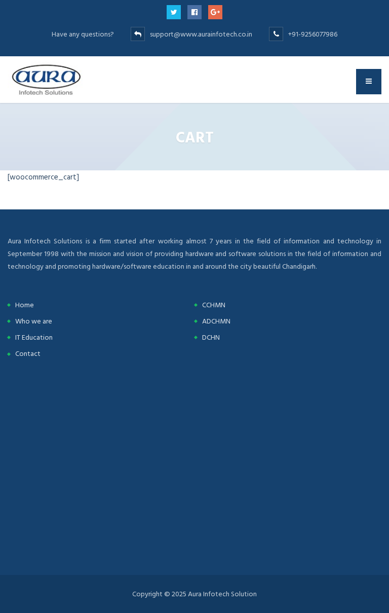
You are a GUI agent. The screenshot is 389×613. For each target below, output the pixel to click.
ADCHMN (216, 321)
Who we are (33, 321)
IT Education (34, 337)
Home (24, 305)
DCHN (211, 337)
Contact (28, 353)
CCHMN (213, 305)
